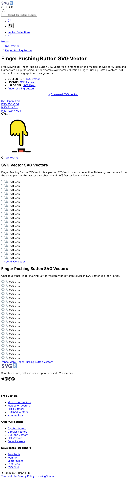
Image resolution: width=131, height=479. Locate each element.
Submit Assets (16, 441)
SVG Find (13, 467)
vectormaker (15, 460)
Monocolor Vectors (19, 402)
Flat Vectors (15, 438)
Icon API (13, 457)
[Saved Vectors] (9, 21)
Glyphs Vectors (17, 428)
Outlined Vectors (18, 412)
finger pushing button (21, 88)
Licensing (40, 476)
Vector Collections (19, 32)
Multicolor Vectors (19, 405)
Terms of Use (9, 476)
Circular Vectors (17, 431)
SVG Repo (29, 85)
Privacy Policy (26, 476)
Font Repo (14, 464)
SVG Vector (33, 79)
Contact (51, 476)
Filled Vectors (16, 408)
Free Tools (14, 454)
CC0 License (27, 82)
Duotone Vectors (18, 434)
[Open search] (11, 25)
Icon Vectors (15, 415)
